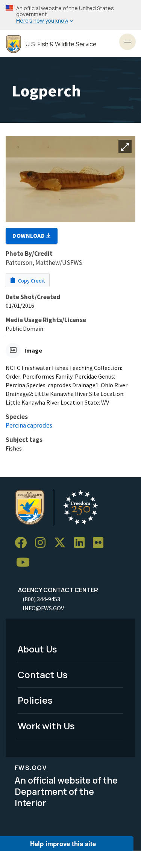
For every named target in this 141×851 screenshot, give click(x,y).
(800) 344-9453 (41, 599)
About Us (37, 649)
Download (29, 235)
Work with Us (46, 726)
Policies (35, 700)
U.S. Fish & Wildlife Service (61, 44)
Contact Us (43, 674)
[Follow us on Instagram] (43, 543)
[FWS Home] (13, 44)
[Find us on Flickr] (101, 543)
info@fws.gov (43, 608)
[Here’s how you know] (70, 15)
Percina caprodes (29, 425)
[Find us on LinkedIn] (82, 543)
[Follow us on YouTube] (25, 562)
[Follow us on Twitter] (62, 543)
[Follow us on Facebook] (23, 543)
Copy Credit (31, 280)
